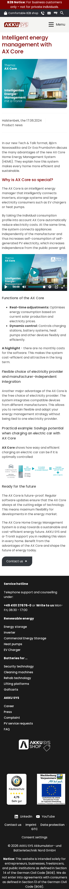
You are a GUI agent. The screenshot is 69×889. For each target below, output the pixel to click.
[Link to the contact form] (49, 13)
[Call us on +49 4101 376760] (43, 13)
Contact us (14, 561)
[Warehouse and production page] (51, 789)
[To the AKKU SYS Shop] (34, 745)
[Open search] (62, 13)
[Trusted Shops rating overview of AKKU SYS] (16, 789)
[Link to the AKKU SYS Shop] (56, 13)
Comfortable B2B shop (23, 13)
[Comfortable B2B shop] (5, 13)
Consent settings (34, 837)
